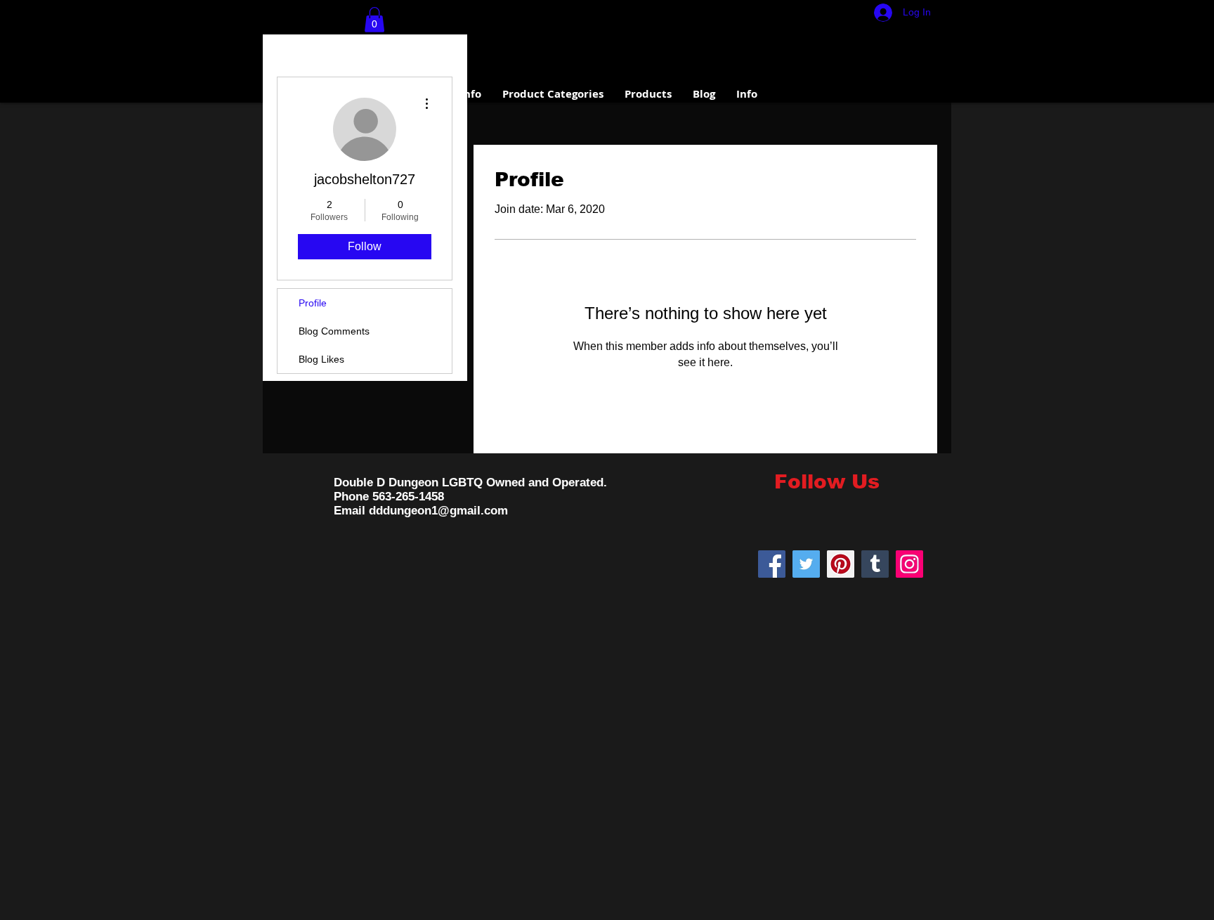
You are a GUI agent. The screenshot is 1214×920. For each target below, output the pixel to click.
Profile (313, 303)
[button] (374, 19)
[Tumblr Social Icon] (875, 564)
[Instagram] (909, 564)
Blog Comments (334, 331)
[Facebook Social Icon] (771, 564)
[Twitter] (806, 564)
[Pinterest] (840, 564)
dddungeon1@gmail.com (438, 510)
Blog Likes (321, 359)
